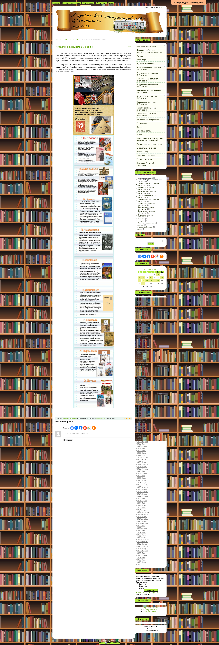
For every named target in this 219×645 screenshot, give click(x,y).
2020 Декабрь (142, 410)
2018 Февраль (142, 337)
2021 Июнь (141, 423)
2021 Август (142, 428)
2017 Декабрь (142, 332)
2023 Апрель (142, 473)
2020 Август (142, 401)
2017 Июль (141, 321)
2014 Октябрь (142, 307)
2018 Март (141, 339)
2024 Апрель (142, 501)
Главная (56, 3)
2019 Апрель (142, 369)
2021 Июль (141, 426)
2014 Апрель (142, 303)
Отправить (68, 440)
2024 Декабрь (142, 519)
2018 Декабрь (142, 360)
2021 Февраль (142, 414)
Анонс (140, 229)
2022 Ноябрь (142, 462)
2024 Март (141, 498)
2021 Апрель (142, 419)
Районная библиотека (70, 418)
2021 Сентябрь (143, 430)
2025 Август (142, 537)
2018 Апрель (142, 342)
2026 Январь (142, 549)
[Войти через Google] (89, 428)
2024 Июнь (141, 505)
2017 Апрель (142, 317)
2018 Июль (141, 348)
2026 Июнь (141, 560)
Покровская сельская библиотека (146, 216)
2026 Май (141, 558)
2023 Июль (141, 480)
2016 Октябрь (142, 310)
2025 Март (141, 526)
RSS (162, 7)
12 (162, 278)
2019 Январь (142, 362)
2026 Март (141, 553)
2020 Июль (141, 398)
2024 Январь (142, 494)
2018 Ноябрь (142, 358)
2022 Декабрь (142, 464)
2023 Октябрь (142, 487)
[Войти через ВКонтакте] (76, 428)
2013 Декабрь (142, 298)
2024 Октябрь (142, 514)
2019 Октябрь (142, 383)
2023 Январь (142, 467)
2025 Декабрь (142, 546)
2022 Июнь (141, 451)
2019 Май (141, 371)
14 (77, 40)
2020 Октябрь (142, 405)
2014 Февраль (142, 301)
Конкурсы (141, 221)
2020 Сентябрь (143, 403)
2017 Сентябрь (143, 326)
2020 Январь (142, 389)
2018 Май (141, 344)
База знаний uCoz (150, 612)
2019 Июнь (141, 373)
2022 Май (141, 448)
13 (139, 281)
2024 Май (141, 503)
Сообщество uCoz (150, 610)
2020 (65, 40)
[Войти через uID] (72, 428)
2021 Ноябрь (142, 435)
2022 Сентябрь (143, 458)
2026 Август (142, 564)
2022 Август (142, 455)
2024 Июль (141, 508)
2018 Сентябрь (143, 353)
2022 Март (141, 444)
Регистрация (101, 3)
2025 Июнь (141, 533)
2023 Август (142, 483)
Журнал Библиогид (145, 227)
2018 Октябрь (142, 355)
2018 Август (142, 351)
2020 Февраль (142, 392)
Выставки (141, 219)
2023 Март (141, 471)
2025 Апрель (142, 528)
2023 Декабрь (142, 492)
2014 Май (141, 305)
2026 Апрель (142, 555)
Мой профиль (88, 3)
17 (154, 281)
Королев (142, 584)
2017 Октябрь (142, 328)
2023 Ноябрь (142, 489)
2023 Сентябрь (143, 485)
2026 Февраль (142, 551)
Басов (141, 588)
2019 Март (141, 367)
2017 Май (141, 319)
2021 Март (141, 417)
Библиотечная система (71, 3)
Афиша (140, 225)
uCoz (101, 643)
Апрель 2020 (151, 269)
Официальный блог (150, 608)
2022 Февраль (142, 442)
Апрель (71, 40)
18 (158, 281)
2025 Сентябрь (143, 539)
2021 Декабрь (142, 437)
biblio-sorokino (100, 418)
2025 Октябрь (142, 542)
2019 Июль (141, 376)
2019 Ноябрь (142, 385)
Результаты (140, 592)
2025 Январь (142, 521)
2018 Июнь (141, 346)
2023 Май (141, 476)
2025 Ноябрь (142, 544)
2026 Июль (141, 562)
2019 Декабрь (142, 387)
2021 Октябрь (142, 433)
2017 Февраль (142, 314)
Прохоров (143, 586)
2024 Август (142, 510)
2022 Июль (141, 453)
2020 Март (141, 394)
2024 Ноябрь (142, 517)
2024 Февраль (142, 496)
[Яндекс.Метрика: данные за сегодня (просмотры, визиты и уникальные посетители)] (112, 643)
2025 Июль (141, 535)
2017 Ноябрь (142, 330)
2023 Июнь (141, 478)
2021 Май (141, 421)
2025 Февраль (142, 523)
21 (143, 284)
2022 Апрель (142, 446)
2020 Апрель (142, 396)
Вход (111, 3)
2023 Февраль (142, 469)
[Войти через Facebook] (81, 428)
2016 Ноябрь (142, 312)
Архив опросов (152, 592)
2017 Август (142, 323)
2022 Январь (142, 439)
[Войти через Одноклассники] (94, 428)
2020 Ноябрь (142, 408)
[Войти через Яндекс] (85, 428)
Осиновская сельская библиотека (146, 208)
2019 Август (142, 378)
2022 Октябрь (142, 460)
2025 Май (141, 530)
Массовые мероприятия (147, 223)
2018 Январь (142, 335)
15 (147, 281)
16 (151, 281)
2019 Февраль (142, 364)
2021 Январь (142, 412)
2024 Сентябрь (143, 512)
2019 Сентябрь (143, 380)
